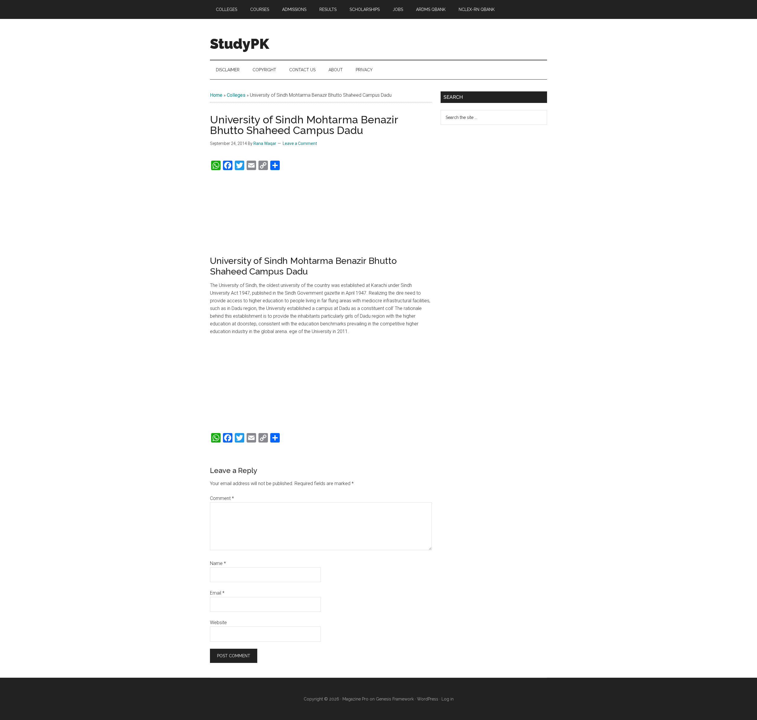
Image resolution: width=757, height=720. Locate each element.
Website (218, 622)
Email (217, 593)
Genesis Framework (395, 699)
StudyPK (239, 43)
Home (216, 95)
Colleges (236, 95)
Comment (222, 498)
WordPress (427, 699)
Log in (447, 699)
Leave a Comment (300, 143)
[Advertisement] (320, 213)
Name (218, 563)
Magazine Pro (355, 699)
